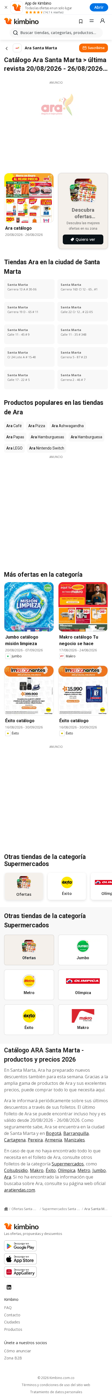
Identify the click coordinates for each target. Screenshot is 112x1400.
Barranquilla (76, 1133)
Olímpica (66, 1170)
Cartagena (15, 1140)
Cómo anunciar (17, 1350)
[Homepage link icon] (6, 1209)
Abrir (99, 7)
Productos (13, 1329)
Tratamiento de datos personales (56, 1392)
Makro (36, 1170)
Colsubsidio (16, 1170)
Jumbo (99, 1170)
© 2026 (56, 1377)
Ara (7, 1177)
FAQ (8, 1307)
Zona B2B (13, 1357)
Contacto (12, 1314)
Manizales (74, 1140)
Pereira (35, 1140)
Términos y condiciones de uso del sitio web (56, 1385)
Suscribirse (96, 47)
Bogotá (53, 1133)
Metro (83, 1170)
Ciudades (12, 1322)
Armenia (53, 1140)
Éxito (51, 1170)
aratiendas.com (19, 1190)
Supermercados (68, 1164)
